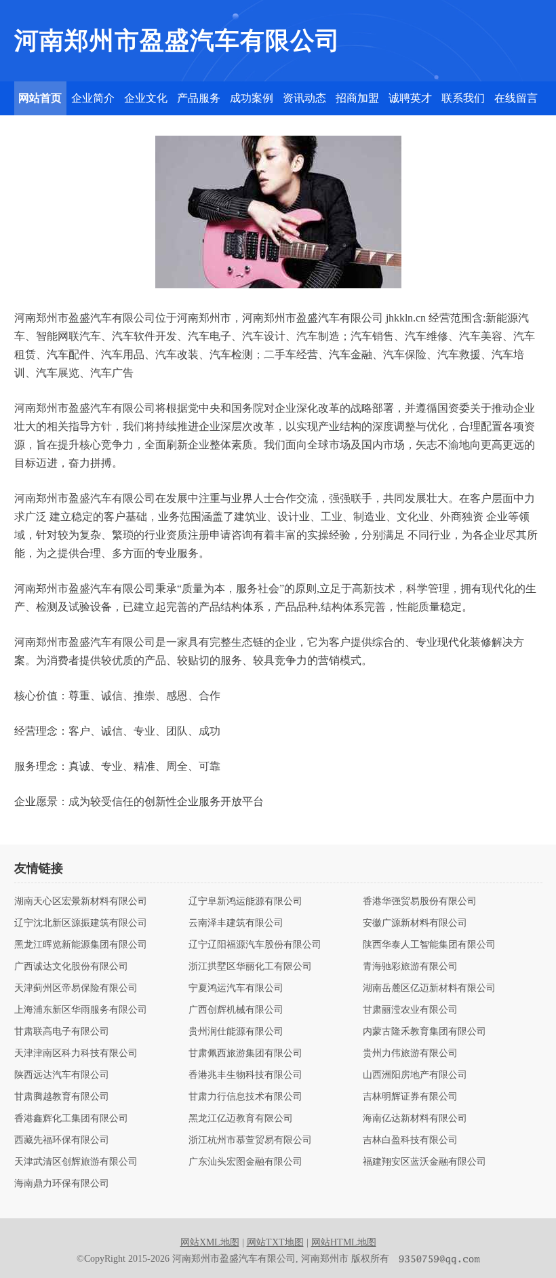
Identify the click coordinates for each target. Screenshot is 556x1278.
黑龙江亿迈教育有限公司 (240, 1118)
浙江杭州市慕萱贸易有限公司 (250, 1140)
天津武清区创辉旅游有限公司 (76, 1162)
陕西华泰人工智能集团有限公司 (429, 945)
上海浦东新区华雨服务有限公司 (80, 1010)
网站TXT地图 (275, 1242)
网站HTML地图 (343, 1242)
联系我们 (463, 98)
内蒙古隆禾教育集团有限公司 (424, 1032)
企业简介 (93, 98)
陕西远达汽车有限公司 (61, 1075)
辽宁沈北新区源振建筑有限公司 (80, 923)
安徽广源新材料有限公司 (415, 923)
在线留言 (516, 98)
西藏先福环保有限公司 (61, 1140)
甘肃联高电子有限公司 (61, 1032)
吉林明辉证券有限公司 (410, 1097)
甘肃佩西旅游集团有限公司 (245, 1053)
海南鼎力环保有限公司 (61, 1183)
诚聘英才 (410, 98)
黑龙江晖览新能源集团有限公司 (80, 945)
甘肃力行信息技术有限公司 (245, 1097)
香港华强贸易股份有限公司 (420, 901)
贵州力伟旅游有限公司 (410, 1053)
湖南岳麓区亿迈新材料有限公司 (429, 988)
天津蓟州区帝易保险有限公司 (76, 988)
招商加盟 (357, 98)
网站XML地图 (209, 1242)
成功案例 (251, 98)
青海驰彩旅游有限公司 (410, 966)
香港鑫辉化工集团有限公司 (71, 1118)
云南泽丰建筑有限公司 (235, 923)
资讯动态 (304, 98)
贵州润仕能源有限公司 (235, 1032)
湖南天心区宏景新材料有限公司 (80, 901)
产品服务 (198, 98)
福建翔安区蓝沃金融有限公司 (424, 1162)
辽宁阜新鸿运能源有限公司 (245, 901)
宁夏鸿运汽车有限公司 (235, 988)
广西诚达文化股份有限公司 (71, 966)
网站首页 (40, 98)
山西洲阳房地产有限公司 (415, 1075)
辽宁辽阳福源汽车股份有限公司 (254, 945)
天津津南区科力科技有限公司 (76, 1053)
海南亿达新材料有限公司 (415, 1118)
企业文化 (145, 98)
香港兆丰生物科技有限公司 (245, 1075)
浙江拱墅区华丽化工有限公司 (250, 966)
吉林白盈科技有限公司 (410, 1140)
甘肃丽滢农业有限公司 (410, 1010)
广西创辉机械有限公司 (235, 1010)
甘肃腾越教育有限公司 (61, 1097)
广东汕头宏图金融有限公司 (245, 1162)
